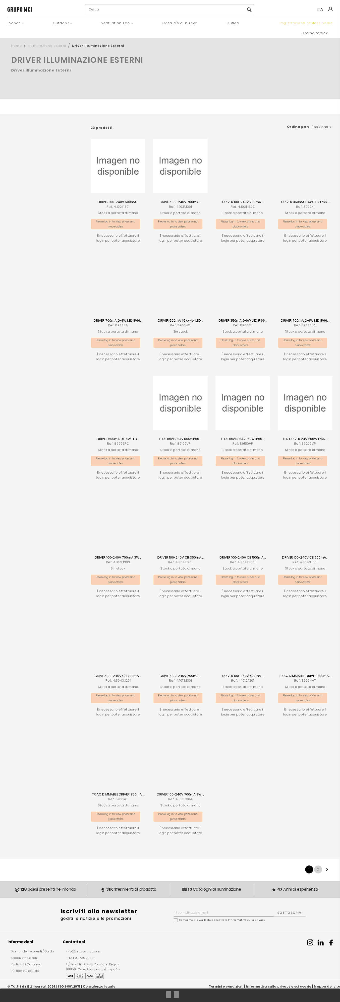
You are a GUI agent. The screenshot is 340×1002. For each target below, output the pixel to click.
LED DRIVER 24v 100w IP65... (180, 438)
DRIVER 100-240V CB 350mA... (180, 557)
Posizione (322, 126)
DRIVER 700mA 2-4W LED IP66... (118, 320)
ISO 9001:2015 (69, 986)
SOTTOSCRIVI (290, 912)
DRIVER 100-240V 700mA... (180, 202)
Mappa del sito (327, 986)
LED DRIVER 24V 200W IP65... (305, 438)
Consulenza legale (99, 986)
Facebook (331, 942)
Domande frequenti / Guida (32, 951)
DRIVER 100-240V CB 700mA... (305, 557)
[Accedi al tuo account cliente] (330, 12)
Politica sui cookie (25, 971)
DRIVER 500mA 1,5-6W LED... (118, 438)
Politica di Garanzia (26, 964)
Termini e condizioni (226, 986)
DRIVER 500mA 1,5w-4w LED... (180, 320)
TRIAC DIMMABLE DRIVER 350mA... (118, 794)
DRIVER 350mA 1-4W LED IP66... (305, 202)
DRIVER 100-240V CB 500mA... (243, 557)
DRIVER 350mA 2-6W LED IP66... (243, 320)
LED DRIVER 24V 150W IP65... (242, 438)
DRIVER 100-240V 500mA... (118, 202)
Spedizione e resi (24, 958)
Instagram (310, 942)
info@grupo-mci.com (83, 951)
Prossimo (327, 869)
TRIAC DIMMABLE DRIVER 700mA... (305, 675)
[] (249, 9)
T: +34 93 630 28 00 (80, 958)
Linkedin (321, 942)
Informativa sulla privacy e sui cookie (278, 986)
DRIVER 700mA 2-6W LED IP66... (305, 320)
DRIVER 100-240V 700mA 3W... (118, 557)
